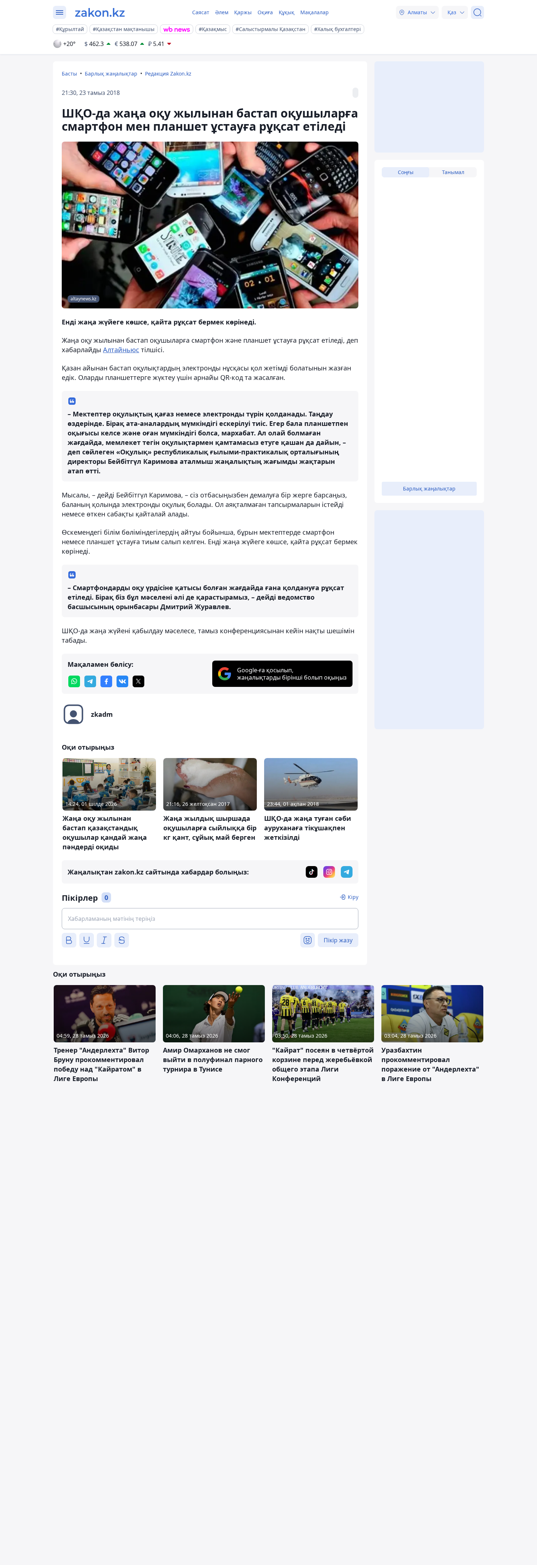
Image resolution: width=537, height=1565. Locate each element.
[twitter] (138, 681)
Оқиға (265, 12)
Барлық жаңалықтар (111, 73)
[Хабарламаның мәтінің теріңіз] (210, 918)
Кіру (353, 896)
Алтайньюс (121, 349)
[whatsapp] (74, 681)
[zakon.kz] (100, 12)
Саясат (200, 12)
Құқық (286, 12)
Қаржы (243, 12)
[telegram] (90, 681)
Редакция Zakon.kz (168, 73)
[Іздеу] (477, 12)
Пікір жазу (338, 940)
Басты (69, 73)
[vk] (122, 681)
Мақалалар (314, 12)
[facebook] (106, 681)
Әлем (221, 12)
